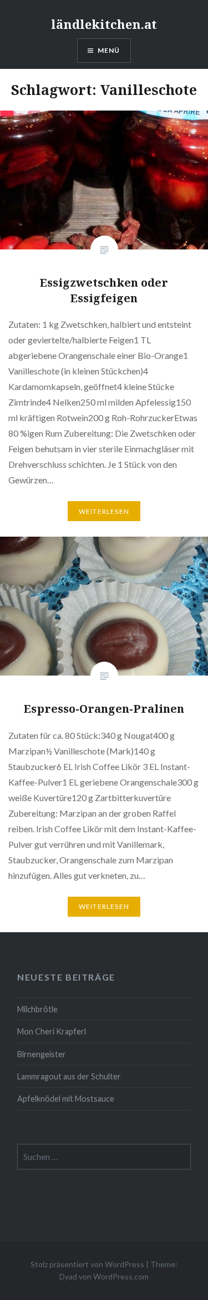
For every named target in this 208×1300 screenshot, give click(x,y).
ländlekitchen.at (104, 24)
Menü (109, 50)
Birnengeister (41, 1054)
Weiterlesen (104, 511)
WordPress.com (121, 1276)
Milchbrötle (37, 1009)
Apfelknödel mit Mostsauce (65, 1098)
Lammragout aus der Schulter (69, 1076)
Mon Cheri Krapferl (51, 1031)
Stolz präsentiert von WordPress (87, 1264)
